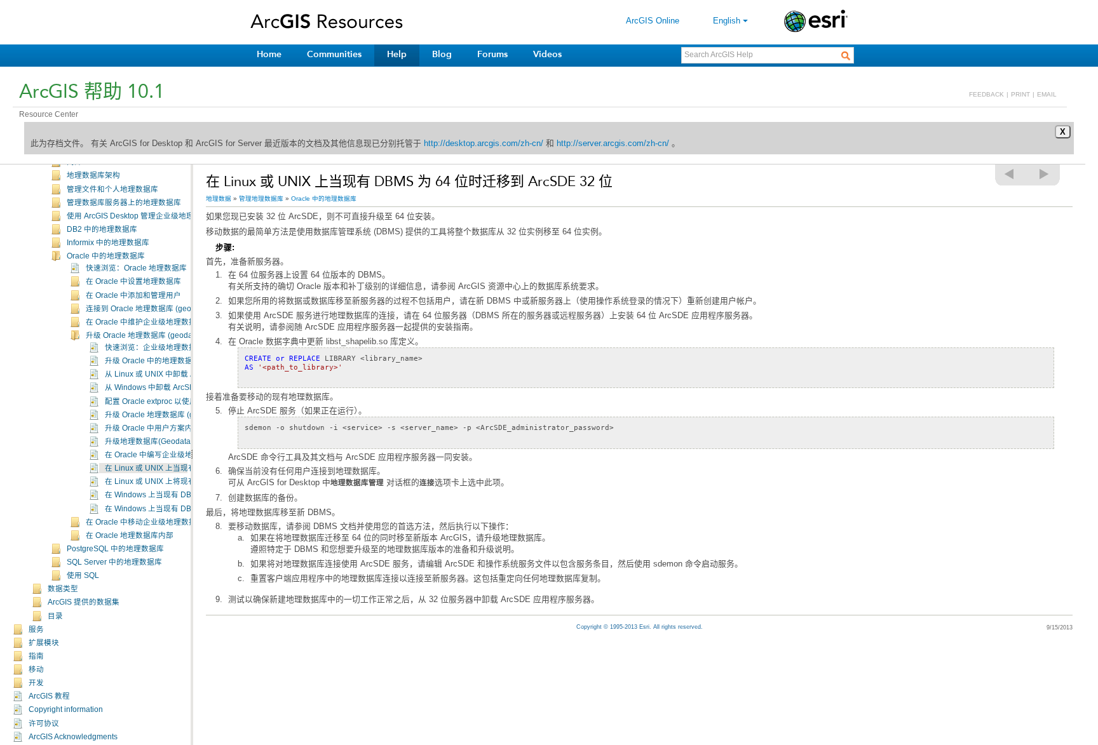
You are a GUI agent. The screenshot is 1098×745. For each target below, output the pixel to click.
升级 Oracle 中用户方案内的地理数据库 (171, 428)
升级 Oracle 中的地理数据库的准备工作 (171, 361)
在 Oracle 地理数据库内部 (129, 535)
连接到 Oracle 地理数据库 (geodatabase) (156, 308)
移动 (36, 669)
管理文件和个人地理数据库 (112, 189)
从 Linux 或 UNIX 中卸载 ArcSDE (161, 374)
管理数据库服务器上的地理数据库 (124, 202)
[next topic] (1045, 174)
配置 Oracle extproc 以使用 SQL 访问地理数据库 (187, 401)
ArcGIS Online (652, 20)
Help (397, 54)
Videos (547, 54)
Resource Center (48, 114)
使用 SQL (83, 575)
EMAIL (1047, 94)
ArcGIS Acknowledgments (73, 737)
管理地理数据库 (261, 198)
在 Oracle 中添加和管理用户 (133, 295)
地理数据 (218, 198)
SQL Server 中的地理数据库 (114, 562)
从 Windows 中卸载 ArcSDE (152, 387)
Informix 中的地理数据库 (108, 242)
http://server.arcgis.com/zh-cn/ (613, 143)
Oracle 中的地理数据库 (106, 256)
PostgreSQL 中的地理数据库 (115, 549)
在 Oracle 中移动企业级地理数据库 (145, 522)
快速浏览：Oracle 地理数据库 (136, 268)
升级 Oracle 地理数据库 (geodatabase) (152, 335)
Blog (442, 54)
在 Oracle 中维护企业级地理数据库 (145, 322)
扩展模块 (44, 643)
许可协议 (44, 723)
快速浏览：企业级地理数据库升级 (162, 347)
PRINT (1020, 94)
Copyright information (66, 709)
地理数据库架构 (93, 175)
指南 (36, 656)
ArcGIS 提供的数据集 (83, 602)
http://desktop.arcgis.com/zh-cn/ (483, 143)
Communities (334, 54)
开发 (36, 683)
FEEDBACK (986, 94)
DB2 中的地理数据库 (102, 229)
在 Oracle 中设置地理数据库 (133, 281)
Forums (492, 54)
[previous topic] (1010, 174)
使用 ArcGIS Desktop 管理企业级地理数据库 (142, 216)
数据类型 (63, 589)
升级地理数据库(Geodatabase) (157, 441)
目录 (55, 616)
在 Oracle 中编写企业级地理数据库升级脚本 (179, 455)
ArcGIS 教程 (49, 696)
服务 (36, 629)
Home (269, 54)
